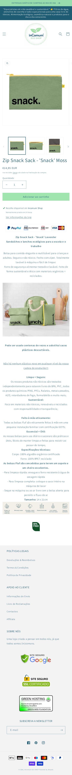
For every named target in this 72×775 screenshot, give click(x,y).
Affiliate (11, 619)
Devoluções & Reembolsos (21, 560)
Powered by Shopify (46, 769)
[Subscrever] (61, 730)
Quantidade (8, 178)
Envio (15, 172)
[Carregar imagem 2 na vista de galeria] (36, 145)
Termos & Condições (18, 567)
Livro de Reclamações (18, 603)
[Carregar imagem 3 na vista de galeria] (55, 145)
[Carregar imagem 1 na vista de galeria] (17, 145)
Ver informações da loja (18, 217)
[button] (4, 34)
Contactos (12, 611)
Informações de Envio (18, 596)
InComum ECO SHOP (31, 769)
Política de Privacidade (19, 575)
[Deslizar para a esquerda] (3, 146)
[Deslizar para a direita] (68, 146)
